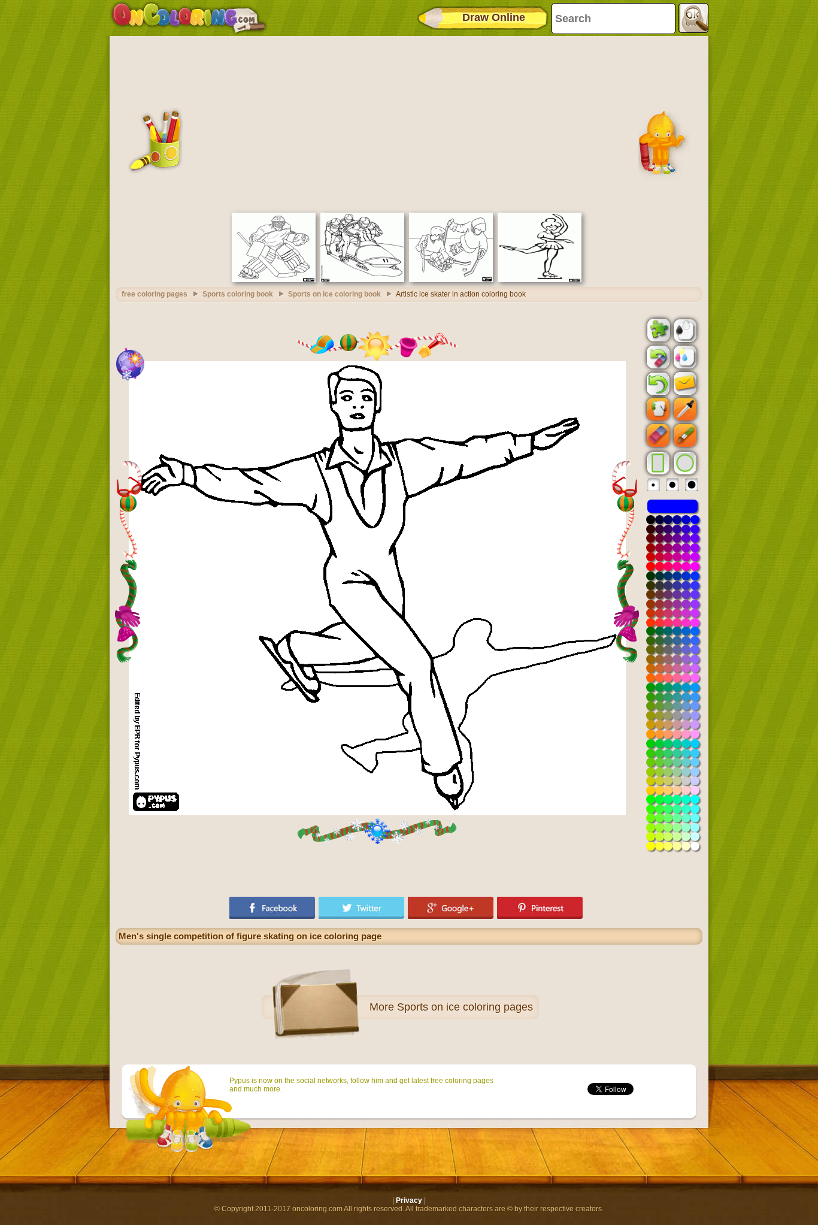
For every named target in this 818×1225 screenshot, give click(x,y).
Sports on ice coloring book (334, 294)
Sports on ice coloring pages (465, 1007)
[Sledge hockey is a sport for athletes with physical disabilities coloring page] (451, 280)
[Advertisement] (409, 123)
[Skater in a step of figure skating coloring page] (539, 280)
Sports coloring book (237, 294)
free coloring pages (154, 294)
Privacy (409, 1200)
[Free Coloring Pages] (189, 18)
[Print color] (683, 356)
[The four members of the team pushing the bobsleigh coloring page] (362, 280)
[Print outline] (683, 329)
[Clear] (657, 357)
